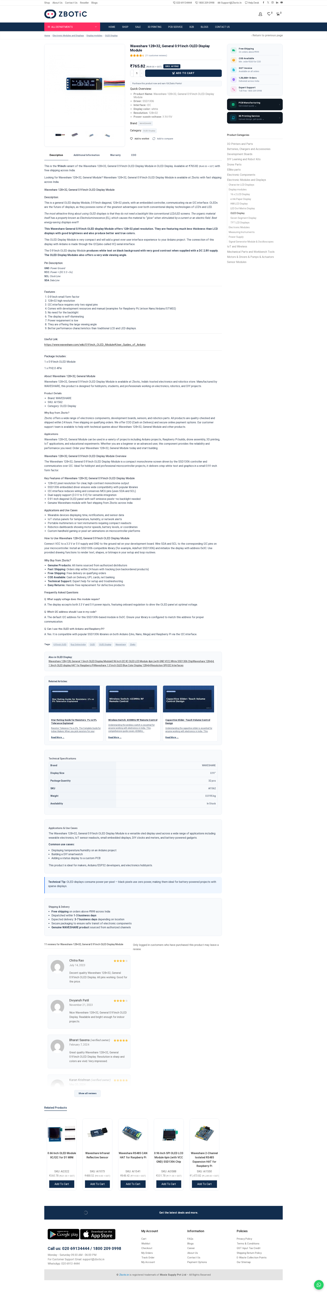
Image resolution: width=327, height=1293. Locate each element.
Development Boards (239, 154)
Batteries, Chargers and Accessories (248, 149)
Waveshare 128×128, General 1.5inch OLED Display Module (80, 661)
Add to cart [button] (61, 1184)
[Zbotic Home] (65, 13)
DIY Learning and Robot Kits (244, 159)
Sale (138, 27)
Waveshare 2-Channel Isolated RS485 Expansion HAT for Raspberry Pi (204, 1160)
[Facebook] (263, 2)
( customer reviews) (156, 55)
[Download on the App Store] (97, 1234)
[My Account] (260, 14)
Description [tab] (56, 155)
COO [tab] (133, 155)
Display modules (94, 35)
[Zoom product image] (84, 84)
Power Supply (236, 237)
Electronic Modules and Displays (68, 35)
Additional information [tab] (87, 155)
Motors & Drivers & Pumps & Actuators (250, 257)
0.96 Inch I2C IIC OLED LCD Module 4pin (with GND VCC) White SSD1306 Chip (152, 661)
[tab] (56, 155)
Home (112, 27)
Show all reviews (87, 1093)
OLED (92, 644)
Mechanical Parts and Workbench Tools (251, 251)
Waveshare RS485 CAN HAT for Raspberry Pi (133, 1155)
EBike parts (234, 169)
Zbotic (132, 644)
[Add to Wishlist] (69, 1125)
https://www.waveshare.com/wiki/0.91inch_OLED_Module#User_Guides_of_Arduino (95, 344)
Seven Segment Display (243, 218)
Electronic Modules (239, 227)
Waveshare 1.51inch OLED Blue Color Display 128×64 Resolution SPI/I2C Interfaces (138, 665)
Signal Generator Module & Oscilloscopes (251, 241)
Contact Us (71, 2)
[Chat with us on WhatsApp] (319, 1285)
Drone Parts (234, 164)
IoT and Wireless (237, 246)
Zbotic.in (124, 1274)
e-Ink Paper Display (240, 199)
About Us (57, 2)
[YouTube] (282, 2)
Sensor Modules (236, 262)
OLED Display (111, 35)
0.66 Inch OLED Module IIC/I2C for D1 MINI (62, 1155)
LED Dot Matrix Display (242, 208)
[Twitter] (268, 2)
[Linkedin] (277, 2)
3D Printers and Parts (240, 144)
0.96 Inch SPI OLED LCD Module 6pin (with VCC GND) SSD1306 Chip (168, 1157)
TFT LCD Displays (240, 222)
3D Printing (154, 27)
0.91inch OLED (59, 644)
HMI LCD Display (239, 203)
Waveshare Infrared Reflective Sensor (97, 1155)
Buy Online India (78, 644)
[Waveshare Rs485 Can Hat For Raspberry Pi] (133, 1133)
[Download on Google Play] (64, 1234)
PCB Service (175, 27)
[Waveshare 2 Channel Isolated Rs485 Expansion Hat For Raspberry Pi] (204, 1133)
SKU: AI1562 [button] (171, 66)
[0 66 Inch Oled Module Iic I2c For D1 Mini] (61, 1133)
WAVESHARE (145, 123)
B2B (192, 27)
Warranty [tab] (115, 155)
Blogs (94, 2)
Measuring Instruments (242, 232)
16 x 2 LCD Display (240, 194)
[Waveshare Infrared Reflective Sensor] (97, 1133)
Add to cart (185, 73)
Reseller (84, 2)
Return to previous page (268, 35)
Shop (47, 2)
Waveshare (120, 644)
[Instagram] (272, 2)
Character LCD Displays (241, 184)
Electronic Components (241, 174)
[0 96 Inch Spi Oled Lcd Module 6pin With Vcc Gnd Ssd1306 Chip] (168, 1133)
